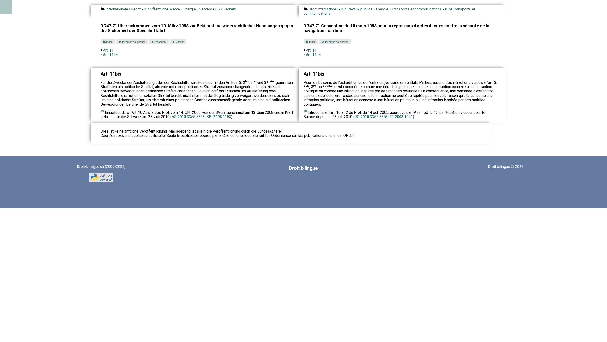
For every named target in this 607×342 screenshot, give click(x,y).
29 (102, 111)
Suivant (179, 41)
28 (305, 111)
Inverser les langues (133, 41)
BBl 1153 (219, 116)
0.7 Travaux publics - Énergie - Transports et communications (391, 9)
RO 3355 (366, 116)
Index (109, 41)
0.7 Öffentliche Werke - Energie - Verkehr (178, 9)
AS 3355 (184, 116)
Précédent (160, 41)
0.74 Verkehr (225, 9)
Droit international (323, 9)
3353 (200, 116)
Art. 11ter (110, 54)
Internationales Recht (123, 9)
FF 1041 (401, 116)
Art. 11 (108, 50)
